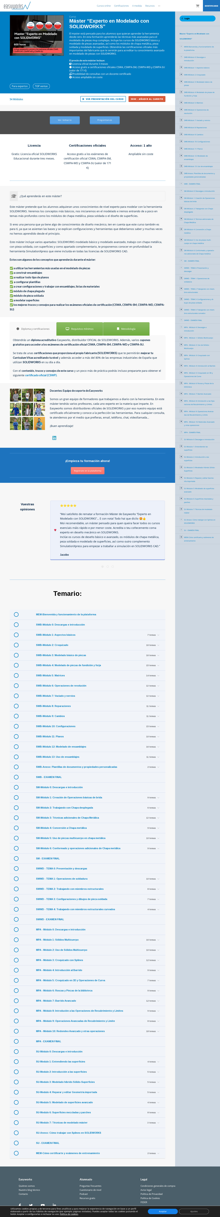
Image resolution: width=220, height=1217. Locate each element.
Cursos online (104, 5)
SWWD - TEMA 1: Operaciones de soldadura (61, 878)
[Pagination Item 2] (107, 566)
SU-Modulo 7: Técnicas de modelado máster (62, 1122)
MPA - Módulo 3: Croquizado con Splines (59, 960)
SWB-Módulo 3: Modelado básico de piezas (61, 655)
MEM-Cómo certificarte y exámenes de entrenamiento (68, 1153)
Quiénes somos (27, 1185)
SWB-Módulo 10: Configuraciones (55, 726)
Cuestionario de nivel (90, 1189)
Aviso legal (146, 1189)
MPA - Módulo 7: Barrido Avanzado (56, 1001)
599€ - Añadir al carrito (147, 99)
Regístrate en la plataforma (87, 470)
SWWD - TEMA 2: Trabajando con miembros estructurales (70, 889)
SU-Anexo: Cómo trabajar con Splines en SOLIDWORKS (68, 1133)
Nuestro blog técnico (29, 1189)
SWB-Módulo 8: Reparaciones (53, 706)
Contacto (23, 1193)
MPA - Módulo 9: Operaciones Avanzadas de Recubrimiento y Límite (75, 1021)
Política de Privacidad (152, 1193)
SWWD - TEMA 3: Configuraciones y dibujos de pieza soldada (71, 899)
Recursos (150, 5)
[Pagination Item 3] (112, 566)
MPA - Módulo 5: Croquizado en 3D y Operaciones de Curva (70, 980)
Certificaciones (121, 5)
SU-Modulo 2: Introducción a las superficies (61, 1072)
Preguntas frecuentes (90, 1185)
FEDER (144, 1202)
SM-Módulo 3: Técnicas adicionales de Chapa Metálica (67, 817)
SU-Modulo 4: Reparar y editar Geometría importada (66, 1092)
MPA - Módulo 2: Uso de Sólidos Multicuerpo (61, 950)
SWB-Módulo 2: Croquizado (52, 645)
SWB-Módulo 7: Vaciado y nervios (55, 696)
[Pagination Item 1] (102, 566)
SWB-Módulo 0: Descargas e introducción (60, 624)
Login (187, 18)
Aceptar (163, 1211)
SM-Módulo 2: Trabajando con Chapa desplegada (64, 807)
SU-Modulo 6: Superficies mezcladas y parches (63, 1112)
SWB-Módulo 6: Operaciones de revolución (61, 685)
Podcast (84, 1193)
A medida (137, 5)
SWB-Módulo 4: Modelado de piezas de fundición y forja (68, 665)
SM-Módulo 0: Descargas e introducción (59, 787)
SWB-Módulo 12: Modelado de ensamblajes (61, 746)
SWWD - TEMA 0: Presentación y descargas (61, 868)
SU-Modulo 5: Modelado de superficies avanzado (64, 1102)
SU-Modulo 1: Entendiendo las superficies (60, 1061)
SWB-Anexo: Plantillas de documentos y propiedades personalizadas (76, 767)
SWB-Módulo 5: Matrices (50, 675)
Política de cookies (69, 1214)
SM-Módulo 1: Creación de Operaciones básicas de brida (69, 797)
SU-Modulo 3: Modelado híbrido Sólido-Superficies (65, 1082)
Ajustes (194, 1211)
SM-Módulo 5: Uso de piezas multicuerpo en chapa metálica (70, 838)
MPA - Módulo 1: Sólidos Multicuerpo (57, 939)
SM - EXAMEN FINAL (48, 858)
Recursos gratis (87, 1198)
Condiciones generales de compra (158, 1185)
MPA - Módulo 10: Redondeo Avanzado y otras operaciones (70, 1031)
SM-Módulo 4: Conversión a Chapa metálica (61, 828)
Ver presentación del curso (105, 99)
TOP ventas (41, 86)
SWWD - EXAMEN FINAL (50, 919)
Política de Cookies (150, 1198)
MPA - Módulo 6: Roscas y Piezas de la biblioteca (64, 990)
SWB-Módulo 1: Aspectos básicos (55, 635)
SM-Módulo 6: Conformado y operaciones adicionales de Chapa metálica (78, 848)
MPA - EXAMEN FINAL (48, 1041)
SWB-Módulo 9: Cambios (50, 716)
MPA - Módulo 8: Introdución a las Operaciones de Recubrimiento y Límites (79, 1011)
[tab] (33, 329)
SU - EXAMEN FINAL (47, 1143)
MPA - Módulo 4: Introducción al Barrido (59, 970)
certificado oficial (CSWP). (41, 375)
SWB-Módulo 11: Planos (50, 736)
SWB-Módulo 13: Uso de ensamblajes (57, 757)
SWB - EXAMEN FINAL (49, 777)
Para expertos (20, 86)
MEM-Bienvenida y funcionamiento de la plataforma (66, 614)
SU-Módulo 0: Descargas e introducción (59, 1051)
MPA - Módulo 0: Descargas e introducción (60, 929)
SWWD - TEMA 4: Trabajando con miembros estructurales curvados (75, 909)
